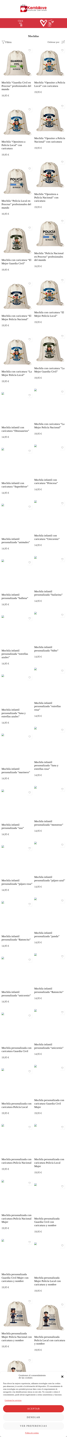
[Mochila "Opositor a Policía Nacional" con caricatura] (49, 118)
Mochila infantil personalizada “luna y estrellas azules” (14, 713)
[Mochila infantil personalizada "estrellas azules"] (17, 631)
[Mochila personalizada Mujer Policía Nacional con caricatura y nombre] (17, 1313)
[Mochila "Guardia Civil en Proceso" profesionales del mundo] (17, 63)
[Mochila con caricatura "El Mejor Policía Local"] (49, 292)
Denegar (33, 1417)
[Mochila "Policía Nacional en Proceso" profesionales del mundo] (49, 233)
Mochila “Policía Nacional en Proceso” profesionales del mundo (49, 256)
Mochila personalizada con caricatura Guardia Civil (16, 1049)
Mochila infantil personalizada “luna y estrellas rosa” (46, 765)
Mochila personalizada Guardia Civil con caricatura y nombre (47, 1222)
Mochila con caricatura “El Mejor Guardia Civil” (16, 262)
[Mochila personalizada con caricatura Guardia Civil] (17, 1028)
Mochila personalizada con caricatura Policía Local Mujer (49, 1163)
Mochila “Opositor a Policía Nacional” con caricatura (49, 140)
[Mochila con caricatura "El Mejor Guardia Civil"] (17, 240)
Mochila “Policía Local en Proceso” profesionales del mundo (16, 204)
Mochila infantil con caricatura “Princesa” (46, 481)
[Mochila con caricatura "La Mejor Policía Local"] (17, 352)
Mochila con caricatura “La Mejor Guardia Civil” (49, 370)
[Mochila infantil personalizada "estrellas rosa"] (49, 683)
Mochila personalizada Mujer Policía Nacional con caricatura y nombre (17, 1337)
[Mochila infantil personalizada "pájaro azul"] (49, 857)
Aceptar (33, 1408)
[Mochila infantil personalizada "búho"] (49, 627)
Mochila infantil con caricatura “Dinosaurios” (15, 429)
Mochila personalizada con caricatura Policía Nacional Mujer (16, 1218)
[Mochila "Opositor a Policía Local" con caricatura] (49, 63)
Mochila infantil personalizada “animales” (16, 541)
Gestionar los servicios (13, 1400)
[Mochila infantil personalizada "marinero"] (17, 749)
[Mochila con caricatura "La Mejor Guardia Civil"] (49, 348)
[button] (62, 1376)
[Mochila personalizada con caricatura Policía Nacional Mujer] (17, 1195)
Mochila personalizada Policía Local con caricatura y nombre (49, 1340)
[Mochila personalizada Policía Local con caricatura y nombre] (49, 1317)
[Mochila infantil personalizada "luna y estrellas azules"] (17, 690)
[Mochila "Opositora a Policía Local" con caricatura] (17, 122)
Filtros (8, 42)
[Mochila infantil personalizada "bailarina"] (49, 571)
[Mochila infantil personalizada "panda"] (49, 913)
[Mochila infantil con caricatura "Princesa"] (49, 460)
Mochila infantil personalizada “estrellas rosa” (47, 706)
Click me (20, 22)
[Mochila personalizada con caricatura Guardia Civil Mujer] (49, 1080)
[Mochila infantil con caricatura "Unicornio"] (49, 516)
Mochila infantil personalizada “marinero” (16, 770)
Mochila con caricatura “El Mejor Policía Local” (49, 314)
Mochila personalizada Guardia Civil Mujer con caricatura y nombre (15, 1278)
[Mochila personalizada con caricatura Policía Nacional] (17, 1139)
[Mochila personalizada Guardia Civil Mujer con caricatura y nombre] (17, 1254)
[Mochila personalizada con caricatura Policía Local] (17, 1084)
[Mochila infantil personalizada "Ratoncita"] (17, 916)
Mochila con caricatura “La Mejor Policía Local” (17, 373)
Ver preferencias (33, 1426)
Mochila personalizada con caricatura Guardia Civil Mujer (49, 1103)
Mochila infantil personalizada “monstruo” (48, 823)
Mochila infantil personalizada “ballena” (15, 596)
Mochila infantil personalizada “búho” (46, 649)
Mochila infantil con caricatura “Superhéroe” (15, 485)
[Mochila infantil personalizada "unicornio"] (17, 972)
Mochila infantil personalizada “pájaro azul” (49, 879)
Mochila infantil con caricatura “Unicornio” (47, 537)
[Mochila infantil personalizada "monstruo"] (49, 801)
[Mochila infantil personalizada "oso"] (17, 805)
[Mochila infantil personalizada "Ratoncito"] (49, 969)
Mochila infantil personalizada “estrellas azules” (15, 654)
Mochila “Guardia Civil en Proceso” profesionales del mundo (16, 86)
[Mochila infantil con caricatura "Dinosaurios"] (17, 407)
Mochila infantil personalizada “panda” (47, 934)
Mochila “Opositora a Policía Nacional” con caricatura (46, 197)
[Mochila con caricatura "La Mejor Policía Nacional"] (49, 404)
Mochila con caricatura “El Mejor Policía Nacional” (16, 317)
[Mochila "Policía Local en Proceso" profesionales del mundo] (17, 181)
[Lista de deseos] (29, 50)
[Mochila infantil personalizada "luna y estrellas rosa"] (49, 742)
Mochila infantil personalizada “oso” (13, 826)
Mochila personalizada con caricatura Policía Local (16, 1105)
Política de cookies (32, 1433)
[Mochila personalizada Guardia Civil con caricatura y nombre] (49, 1199)
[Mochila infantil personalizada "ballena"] (17, 575)
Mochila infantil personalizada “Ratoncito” (49, 990)
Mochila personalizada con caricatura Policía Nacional (16, 1161)
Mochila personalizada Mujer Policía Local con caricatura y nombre (47, 1281)
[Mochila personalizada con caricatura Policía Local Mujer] (49, 1139)
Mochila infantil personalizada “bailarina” (48, 593)
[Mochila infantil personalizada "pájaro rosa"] (17, 860)
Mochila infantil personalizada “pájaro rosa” (17, 882)
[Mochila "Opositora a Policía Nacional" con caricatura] (49, 174)
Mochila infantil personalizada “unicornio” (16, 994)
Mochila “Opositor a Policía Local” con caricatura (49, 84)
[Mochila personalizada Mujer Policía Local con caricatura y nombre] (49, 1258)
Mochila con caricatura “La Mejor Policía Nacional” (49, 426)
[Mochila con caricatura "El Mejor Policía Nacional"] (17, 296)
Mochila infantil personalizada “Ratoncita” (16, 938)
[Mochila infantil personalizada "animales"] (17, 519)
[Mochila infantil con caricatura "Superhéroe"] (17, 463)
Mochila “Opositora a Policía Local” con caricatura (13, 145)
